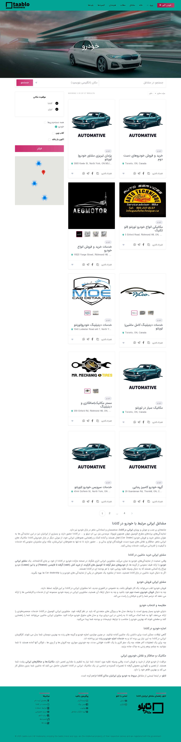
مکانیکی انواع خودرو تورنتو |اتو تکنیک (143, 229)
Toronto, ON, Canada (135, 163)
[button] (43, 172)
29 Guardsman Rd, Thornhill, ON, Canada (144, 491)
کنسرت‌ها (101, 5)
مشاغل (132, 5)
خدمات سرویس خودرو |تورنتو (93, 487)
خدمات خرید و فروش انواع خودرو (95, 248)
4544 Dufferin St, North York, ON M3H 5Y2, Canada (93, 491)
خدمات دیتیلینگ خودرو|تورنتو (93, 325)
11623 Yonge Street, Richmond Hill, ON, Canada (93, 254)
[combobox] (152, 93)
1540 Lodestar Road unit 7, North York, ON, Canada (93, 329)
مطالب (122, 5)
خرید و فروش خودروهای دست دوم (143, 157)
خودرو (108, 151)
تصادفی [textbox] (151, 93)
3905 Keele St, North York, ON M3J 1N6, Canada (93, 163)
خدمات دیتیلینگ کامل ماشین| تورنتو (144, 327)
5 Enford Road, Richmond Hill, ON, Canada (144, 234)
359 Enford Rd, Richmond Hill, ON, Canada (93, 411)
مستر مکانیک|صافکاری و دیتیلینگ (96, 405)
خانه (140, 5)
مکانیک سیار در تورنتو (149, 407)
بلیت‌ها (90, 5)
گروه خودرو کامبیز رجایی (148, 487)
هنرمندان (112, 5)
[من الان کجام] (36, 83)
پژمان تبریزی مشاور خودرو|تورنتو (95, 157)
